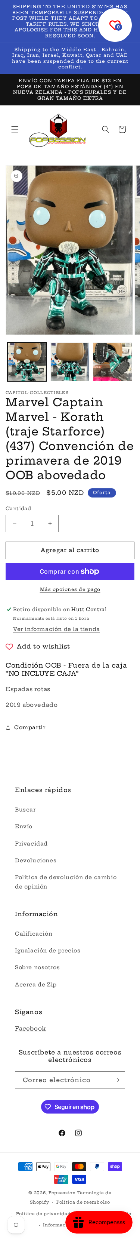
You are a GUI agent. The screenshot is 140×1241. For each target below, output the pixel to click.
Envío (23, 826)
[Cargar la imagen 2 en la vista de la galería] (70, 362)
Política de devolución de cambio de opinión (65, 882)
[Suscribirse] (116, 1080)
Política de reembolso (83, 1202)
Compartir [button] (29, 727)
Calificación (33, 933)
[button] (15, 129)
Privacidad (31, 843)
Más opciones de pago (70, 589)
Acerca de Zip (36, 984)
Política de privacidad (43, 1213)
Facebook (30, 1028)
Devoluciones (35, 860)
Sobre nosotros (37, 967)
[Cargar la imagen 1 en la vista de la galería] (27, 362)
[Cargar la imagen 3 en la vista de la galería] (112, 362)
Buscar (25, 809)
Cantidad (18, 508)
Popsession (62, 1192)
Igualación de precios (48, 950)
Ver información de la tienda (56, 629)
